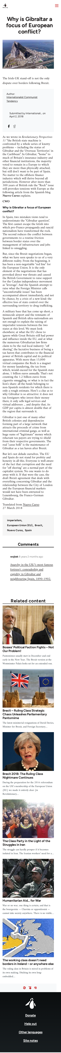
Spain (28, 530)
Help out (30, 1024)
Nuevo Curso (31, 504)
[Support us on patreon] (30, 988)
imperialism (14, 520)
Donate (30, 1015)
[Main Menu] (56, 5)
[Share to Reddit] (14, 126)
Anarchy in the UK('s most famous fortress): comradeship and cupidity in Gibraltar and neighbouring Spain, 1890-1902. (31, 572)
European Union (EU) (20, 525)
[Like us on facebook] (24, 988)
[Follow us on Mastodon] (35, 988)
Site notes (30, 1040)
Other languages (30, 1032)
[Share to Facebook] (9, 126)
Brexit (38, 525)
